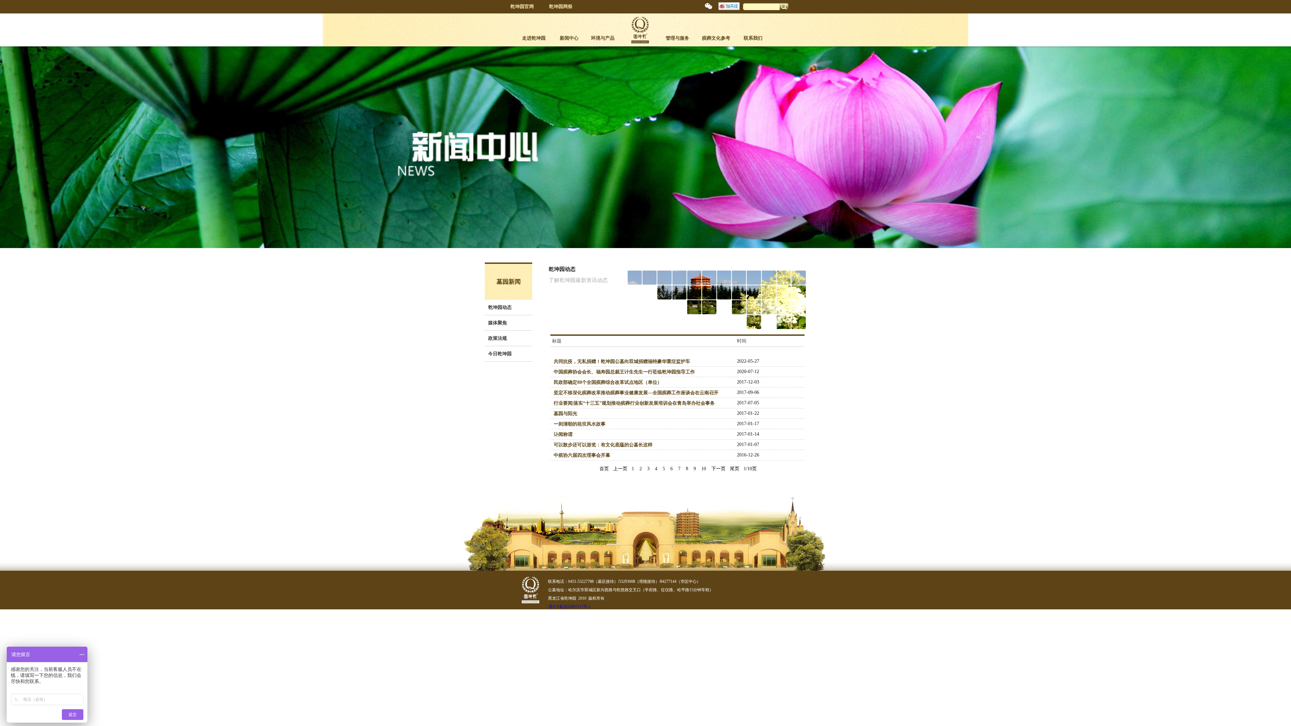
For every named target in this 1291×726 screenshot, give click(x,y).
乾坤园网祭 (561, 6)
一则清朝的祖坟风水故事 (579, 424)
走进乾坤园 (534, 38)
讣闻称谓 (563, 434)
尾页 (734, 468)
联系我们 (753, 38)
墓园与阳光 (565, 413)
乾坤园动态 (500, 307)
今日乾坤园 (500, 353)
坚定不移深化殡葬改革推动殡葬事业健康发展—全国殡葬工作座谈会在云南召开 (636, 392)
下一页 (718, 468)
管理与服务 (677, 38)
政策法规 (497, 338)
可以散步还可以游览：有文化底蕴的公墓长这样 (603, 444)
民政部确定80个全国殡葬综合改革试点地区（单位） (608, 382)
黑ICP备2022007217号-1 (570, 606)
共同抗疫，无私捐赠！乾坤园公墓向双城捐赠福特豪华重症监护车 (622, 361)
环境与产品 (603, 38)
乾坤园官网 (522, 6)
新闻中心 (569, 38)
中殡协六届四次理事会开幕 (582, 455)
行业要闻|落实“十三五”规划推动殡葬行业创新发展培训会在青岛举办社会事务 (634, 403)
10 (703, 468)
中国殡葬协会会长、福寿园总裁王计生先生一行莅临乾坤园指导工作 (624, 371)
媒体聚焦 (497, 322)
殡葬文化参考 (716, 38)
